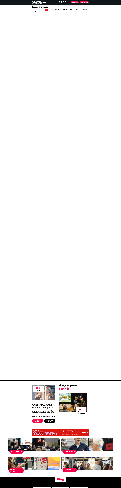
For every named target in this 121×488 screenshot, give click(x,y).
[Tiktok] (65, 2)
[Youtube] (63, 2)
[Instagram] (61, 2)
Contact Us (85, 9)
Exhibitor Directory (58, 9)
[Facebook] (59, 2)
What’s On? (65, 9)
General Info (78, 9)
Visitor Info (72, 9)
